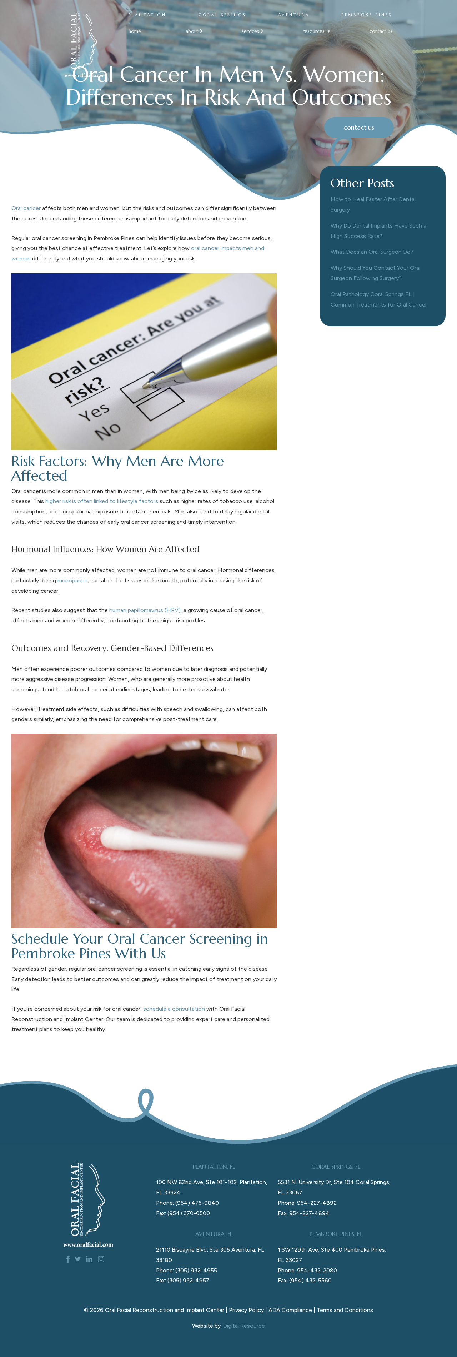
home (135, 31)
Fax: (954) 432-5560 (305, 1280)
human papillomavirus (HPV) (145, 610)
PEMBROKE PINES (367, 15)
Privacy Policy (246, 1310)
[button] (191, 31)
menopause (72, 580)
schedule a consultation (174, 1008)
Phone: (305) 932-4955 (186, 1270)
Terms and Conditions (345, 1310)
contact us (381, 31)
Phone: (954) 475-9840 (187, 1202)
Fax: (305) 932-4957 (182, 1280)
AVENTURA (294, 15)
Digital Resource (244, 1325)
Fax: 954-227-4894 (304, 1213)
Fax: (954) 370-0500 (183, 1213)
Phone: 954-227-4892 (307, 1202)
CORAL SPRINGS (222, 15)
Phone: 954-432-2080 (307, 1270)
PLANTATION (147, 15)
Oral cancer (26, 208)
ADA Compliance (290, 1310)
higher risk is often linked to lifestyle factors (101, 501)
